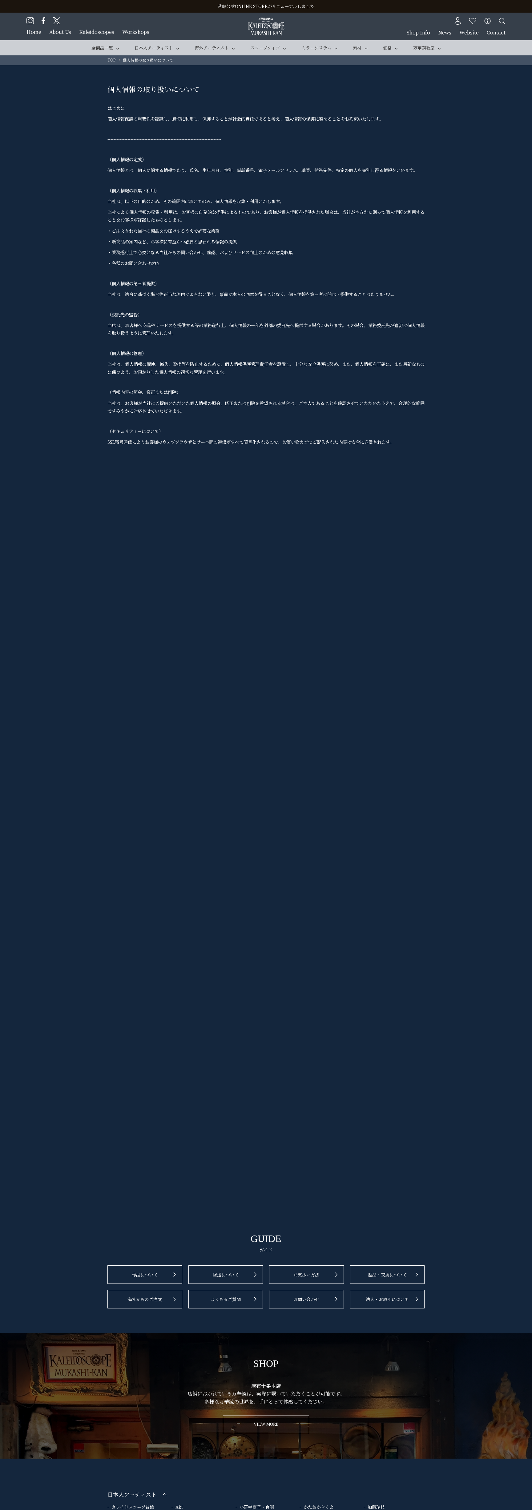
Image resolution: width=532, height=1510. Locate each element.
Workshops (135, 31)
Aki (179, 1507)
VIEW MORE (266, 1424)
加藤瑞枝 (376, 1507)
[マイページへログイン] (457, 21)
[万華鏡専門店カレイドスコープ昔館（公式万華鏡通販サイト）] (266, 21)
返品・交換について (387, 1275)
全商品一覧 (102, 48)
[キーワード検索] (502, 21)
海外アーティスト (212, 48)
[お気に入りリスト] (473, 21)
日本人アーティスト (154, 48)
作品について (145, 1275)
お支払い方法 (306, 1275)
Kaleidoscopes (96, 31)
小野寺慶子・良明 (257, 1507)
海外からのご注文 (144, 1299)
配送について (226, 1275)
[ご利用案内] (487, 21)
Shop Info (418, 32)
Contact (496, 32)
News (444, 32)
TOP (111, 59)
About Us (60, 31)
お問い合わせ (306, 1299)
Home (33, 31)
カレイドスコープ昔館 (132, 1507)
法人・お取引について (387, 1299)
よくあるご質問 (226, 1299)
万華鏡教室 (424, 48)
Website (469, 32)
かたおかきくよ (319, 1507)
